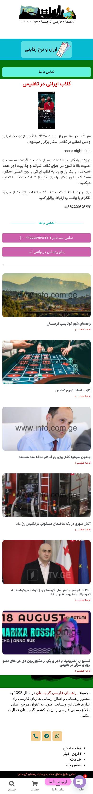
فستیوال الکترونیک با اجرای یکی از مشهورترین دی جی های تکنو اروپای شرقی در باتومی (47, 663)
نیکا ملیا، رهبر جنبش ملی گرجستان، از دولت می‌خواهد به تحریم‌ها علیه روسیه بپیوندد (51, 592)
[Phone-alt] (36, 736)
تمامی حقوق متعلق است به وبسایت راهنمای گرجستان (46, 774)
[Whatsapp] (57, 736)
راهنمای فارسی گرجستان (56, 693)
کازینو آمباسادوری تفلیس (73, 390)
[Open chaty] (79, 781)
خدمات (75, 760)
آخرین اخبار (72, 754)
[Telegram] (46, 736)
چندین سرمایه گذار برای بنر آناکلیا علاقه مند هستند (55, 457)
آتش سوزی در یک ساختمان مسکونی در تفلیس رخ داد (53, 524)
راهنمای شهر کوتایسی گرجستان (69, 324)
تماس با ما (73, 765)
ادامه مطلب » (83, 330)
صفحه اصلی (72, 748)
